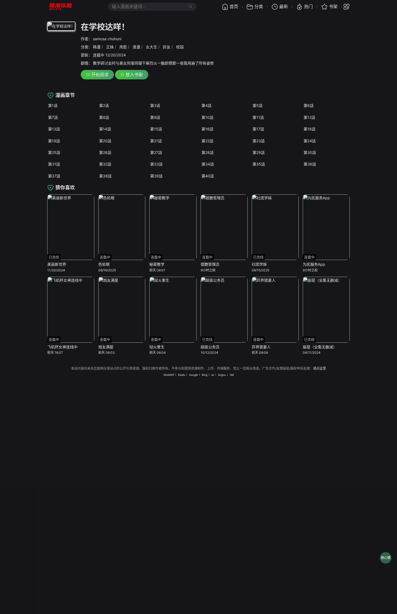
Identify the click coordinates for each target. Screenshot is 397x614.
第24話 (310, 141)
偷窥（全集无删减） (320, 347)
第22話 (207, 141)
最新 (283, 6)
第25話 (54, 152)
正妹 (110, 47)
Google (193, 374)
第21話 (156, 141)
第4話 (206, 105)
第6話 (309, 105)
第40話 (207, 176)
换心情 (386, 558)
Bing (204, 374)
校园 (180, 47)
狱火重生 (156, 347)
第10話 (207, 117)
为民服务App (314, 264)
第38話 (105, 176)
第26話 (105, 152)
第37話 (54, 176)
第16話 (207, 129)
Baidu (181, 374)
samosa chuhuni (107, 38)
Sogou (222, 374)
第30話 (310, 152)
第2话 (104, 105)
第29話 (259, 152)
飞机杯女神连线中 (62, 347)
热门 (308, 6)
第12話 (309, 117)
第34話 (207, 164)
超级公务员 (210, 347)
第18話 (309, 129)
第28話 (207, 152)
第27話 (156, 152)
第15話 (156, 129)
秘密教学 (156, 264)
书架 (333, 6)
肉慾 (123, 47)
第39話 (156, 176)
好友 (166, 47)
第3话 (155, 105)
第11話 (258, 117)
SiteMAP (168, 374)
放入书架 (133, 74)
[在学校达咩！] (61, 27)
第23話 (259, 141)
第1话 (53, 105)
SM (232, 374)
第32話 (105, 164)
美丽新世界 (56, 264)
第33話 (156, 164)
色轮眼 (104, 264)
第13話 (54, 129)
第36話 (310, 164)
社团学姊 (259, 264)
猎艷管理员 (210, 264)
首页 (234, 6)
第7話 (53, 117)
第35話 (259, 164)
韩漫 (96, 47)
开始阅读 (99, 74)
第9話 (155, 117)
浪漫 (136, 47)
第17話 (258, 129)
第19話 (54, 141)
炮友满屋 (105, 347)
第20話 (105, 141)
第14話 (105, 129)
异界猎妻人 (261, 347)
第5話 (258, 105)
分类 (258, 6)
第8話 (104, 117)
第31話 (54, 164)
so (212, 374)
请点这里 (319, 368)
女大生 (151, 47)
